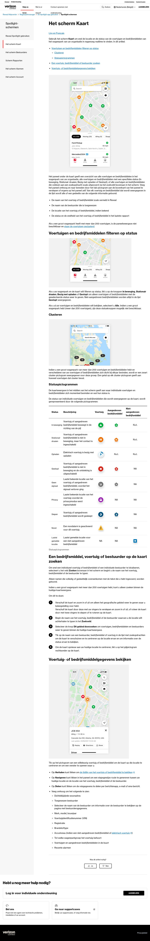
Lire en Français (56, 33)
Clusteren (59, 52)
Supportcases (140, 2)
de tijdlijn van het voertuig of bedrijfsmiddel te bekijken (106, 772)
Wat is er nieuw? (39, 10)
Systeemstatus (129, 2)
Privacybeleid (142, 933)
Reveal (7, 2)
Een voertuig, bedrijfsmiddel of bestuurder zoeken (76, 63)
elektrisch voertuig (121, 833)
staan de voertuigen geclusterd (79, 226)
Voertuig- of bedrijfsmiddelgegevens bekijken (73, 68)
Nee (107, 866)
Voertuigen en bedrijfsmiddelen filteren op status (75, 48)
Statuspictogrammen (64, 58)
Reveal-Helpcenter (10, 14)
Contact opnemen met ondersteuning (59, 10)
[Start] (10, 7)
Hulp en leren (25, 10)
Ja (92, 866)
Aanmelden (142, 7)
